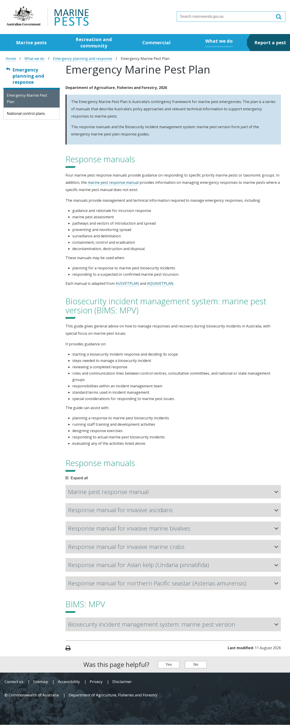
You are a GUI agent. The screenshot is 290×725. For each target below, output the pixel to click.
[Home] (47, 15)
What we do (34, 58)
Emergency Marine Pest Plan (27, 98)
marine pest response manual (113, 182)
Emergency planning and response (82, 58)
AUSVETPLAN (127, 283)
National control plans (26, 113)
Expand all (79, 478)
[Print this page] (68, 648)
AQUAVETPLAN (160, 283)
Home (11, 58)
